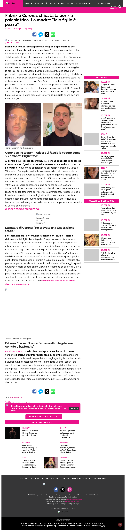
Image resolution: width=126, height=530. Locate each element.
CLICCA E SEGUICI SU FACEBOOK (22, 209)
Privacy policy (52, 504)
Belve (70, 3)
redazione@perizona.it (74, 499)
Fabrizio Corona (14, 351)
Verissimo (104, 3)
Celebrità (41, 3)
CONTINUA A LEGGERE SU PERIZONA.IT (44, 417)
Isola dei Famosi (85, 3)
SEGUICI (74, 408)
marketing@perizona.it (72, 501)
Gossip (29, 3)
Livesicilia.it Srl (35, 523)
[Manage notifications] (120, 525)
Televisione (57, 3)
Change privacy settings (69, 504)
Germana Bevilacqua (13, 29)
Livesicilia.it (26, 526)
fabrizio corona (16, 397)
